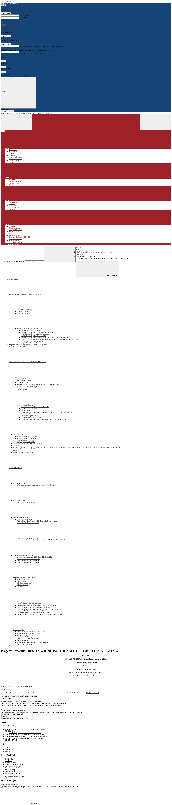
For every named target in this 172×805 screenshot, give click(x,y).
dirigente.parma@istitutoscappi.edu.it (28, 734)
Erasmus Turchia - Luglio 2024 (27, 386)
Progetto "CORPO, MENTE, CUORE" (33, 336)
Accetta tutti (31, 696)
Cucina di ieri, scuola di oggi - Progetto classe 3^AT (33, 631)
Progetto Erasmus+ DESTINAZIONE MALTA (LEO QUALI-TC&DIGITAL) (46, 419)
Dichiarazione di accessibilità (14, 766)
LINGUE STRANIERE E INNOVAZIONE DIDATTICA (94, 253)
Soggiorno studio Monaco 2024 (27, 436)
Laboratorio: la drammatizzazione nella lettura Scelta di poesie (36, 485)
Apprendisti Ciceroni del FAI (22, 500)
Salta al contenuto (6, 1)
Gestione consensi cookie (13, 771)
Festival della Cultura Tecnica (22, 517)
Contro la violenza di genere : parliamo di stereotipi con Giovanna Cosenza (40, 614)
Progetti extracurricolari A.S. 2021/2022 (25, 578)
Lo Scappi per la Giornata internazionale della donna (33, 607)
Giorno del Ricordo (23, 640)
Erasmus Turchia (26, 410)
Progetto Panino (14, 646)
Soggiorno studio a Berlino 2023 (27, 438)
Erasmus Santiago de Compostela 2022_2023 (35, 407)
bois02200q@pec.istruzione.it (26, 738)
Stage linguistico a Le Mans (25, 440)
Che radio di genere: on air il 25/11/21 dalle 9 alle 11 (33, 613)
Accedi (4, 5)
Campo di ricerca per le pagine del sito (13, 261)
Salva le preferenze (16, 714)
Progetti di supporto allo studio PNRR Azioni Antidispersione (28, 345)
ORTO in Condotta (23, 313)
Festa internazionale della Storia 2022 (28, 560)
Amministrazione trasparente (14, 773)
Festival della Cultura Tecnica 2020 (28, 538)
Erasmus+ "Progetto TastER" (30, 416)
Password (23, 17)
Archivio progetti (18, 630)
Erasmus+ (79, 255)
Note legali (8, 761)
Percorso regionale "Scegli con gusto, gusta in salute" (37, 332)
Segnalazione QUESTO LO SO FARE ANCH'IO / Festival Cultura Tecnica (45, 540)
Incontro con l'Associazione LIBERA (28, 633)
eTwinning (16, 445)
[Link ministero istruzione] (9, 3)
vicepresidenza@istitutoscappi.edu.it (28, 736)
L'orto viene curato (23, 311)
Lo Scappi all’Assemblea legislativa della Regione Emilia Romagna (38, 609)
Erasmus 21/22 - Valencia (29, 408)
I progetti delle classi (82, 251)
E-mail (22, 46)
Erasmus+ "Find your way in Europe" (33, 417)
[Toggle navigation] (16, 122)
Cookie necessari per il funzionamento (13, 710)
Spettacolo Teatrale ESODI (25, 635)
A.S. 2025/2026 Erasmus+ (25, 381)
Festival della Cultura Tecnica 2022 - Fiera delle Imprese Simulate (37, 521)
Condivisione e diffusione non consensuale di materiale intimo (36, 605)
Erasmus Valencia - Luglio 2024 (27, 388)
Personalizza (5, 696)
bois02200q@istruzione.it (25, 733)
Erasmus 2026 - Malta (24, 379)
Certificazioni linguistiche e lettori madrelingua (27, 443)
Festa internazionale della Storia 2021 (28, 562)
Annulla (4, 111)
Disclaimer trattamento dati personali (12, 788)
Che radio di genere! (19, 602)
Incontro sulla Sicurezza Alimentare (32, 341)
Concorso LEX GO (23, 581)
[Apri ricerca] (155, 122)
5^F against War (22, 586)
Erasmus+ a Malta (26, 414)
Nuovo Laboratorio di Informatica (23, 452)
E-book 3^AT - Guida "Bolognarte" (28, 639)
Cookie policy (9, 759)
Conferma (10, 111)
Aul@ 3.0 (16, 451)
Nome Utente (24, 15)
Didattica (78, 249)
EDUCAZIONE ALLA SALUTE (24, 310)
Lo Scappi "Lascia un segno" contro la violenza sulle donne (35, 611)
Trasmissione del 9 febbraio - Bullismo (29, 604)
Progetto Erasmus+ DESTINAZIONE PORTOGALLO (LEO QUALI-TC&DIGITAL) (48, 412)
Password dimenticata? (8, 21)
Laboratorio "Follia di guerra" (26, 637)
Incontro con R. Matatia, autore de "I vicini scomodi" (33, 642)
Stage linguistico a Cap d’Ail (26, 442)
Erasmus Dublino (22, 390)
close (3, 131)
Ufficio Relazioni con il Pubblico (15, 764)
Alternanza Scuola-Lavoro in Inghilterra (25, 449)
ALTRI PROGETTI (15, 468)
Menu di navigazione (112, 275)
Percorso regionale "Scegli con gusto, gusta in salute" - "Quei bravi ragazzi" (44, 337)
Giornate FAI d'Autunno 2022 (26, 502)
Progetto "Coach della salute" (30, 343)
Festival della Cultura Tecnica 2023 (28, 519)
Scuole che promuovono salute (30, 330)
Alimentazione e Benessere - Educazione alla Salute (25, 294)
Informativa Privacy (11, 762)
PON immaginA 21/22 (24, 579)
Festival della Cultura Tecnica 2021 (28, 523)
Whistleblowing (10, 770)
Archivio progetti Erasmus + (84, 256)
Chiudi (3, 61)
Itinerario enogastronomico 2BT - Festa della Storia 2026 (34, 557)
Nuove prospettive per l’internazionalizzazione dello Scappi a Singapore (39, 384)
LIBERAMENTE (22, 585)
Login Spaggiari (51, 50)
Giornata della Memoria (24, 644)
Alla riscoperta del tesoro (24, 583)
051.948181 (11, 731)
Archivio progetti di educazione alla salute (30, 328)
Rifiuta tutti (17, 696)
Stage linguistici (18, 434)
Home (77, 247)
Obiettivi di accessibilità (12, 768)
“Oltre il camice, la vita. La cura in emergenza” (35, 334)
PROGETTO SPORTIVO (17, 346)
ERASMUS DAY (22, 382)
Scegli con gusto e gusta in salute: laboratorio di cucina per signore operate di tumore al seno (50, 339)
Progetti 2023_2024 (19, 483)
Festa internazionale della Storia (23, 555)
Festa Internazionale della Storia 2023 (28, 559)
